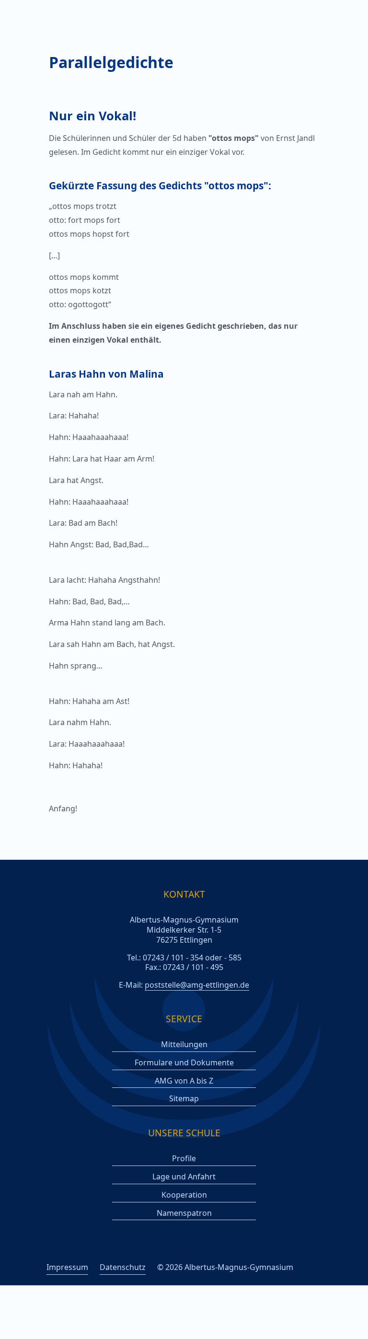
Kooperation (184, 1195)
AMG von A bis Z (184, 1081)
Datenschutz (123, 1267)
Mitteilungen (184, 1044)
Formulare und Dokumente (184, 1063)
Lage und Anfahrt (184, 1177)
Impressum (67, 1267)
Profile (184, 1159)
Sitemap (184, 1099)
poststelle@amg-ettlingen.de (197, 985)
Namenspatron (184, 1213)
